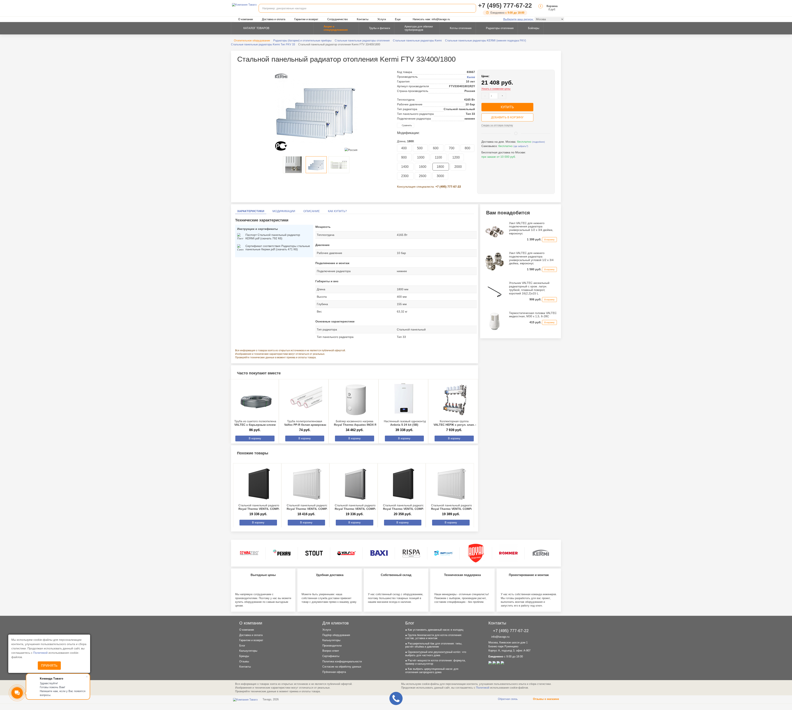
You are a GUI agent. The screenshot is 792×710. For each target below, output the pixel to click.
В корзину (255, 438)
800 (467, 148)
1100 (439, 157)
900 (404, 157)
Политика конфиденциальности (342, 661)
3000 (440, 176)
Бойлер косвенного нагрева (362, 423)
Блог (242, 645)
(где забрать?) (520, 146)
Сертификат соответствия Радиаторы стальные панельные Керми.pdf (277, 247)
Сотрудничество (337, 19)
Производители (332, 645)
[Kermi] (541, 553)
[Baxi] (379, 553)
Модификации (283, 211)
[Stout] (314, 553)
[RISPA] (411, 553)
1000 (421, 157)
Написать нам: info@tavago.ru (431, 19)
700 (452, 148)
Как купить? (337, 211)
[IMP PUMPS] (443, 553)
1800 (441, 166)
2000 (458, 166)
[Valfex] (346, 553)
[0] (540, 9)
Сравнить (406, 125)
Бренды (244, 656)
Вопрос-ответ (330, 650)
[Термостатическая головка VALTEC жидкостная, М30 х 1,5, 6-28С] (494, 321)
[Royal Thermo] (476, 553)
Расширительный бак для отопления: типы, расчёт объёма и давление (433, 645)
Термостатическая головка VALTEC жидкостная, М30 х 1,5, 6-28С (533, 314)
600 (436, 148)
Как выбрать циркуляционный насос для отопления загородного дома (431, 670)
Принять (49, 665)
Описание (311, 211)
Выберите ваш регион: (518, 19)
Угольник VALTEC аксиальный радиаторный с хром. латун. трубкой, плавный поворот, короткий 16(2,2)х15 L (529, 288)
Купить (507, 107)
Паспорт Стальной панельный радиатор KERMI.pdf (272, 236)
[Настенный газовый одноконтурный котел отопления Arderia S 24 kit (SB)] (405, 399)
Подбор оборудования (336, 635)
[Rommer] (508, 553)
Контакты (362, 19)
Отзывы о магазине (545, 699)
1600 (423, 166)
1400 (405, 166)
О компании (245, 19)
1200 (456, 157)
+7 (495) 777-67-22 (505, 5)
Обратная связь (507, 699)
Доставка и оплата (273, 19)
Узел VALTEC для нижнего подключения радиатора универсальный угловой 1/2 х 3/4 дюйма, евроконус (531, 258)
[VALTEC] (249, 553)
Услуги (381, 19)
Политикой (40, 652)
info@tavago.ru (499, 636)
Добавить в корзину (507, 117)
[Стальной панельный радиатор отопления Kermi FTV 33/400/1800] (316, 111)
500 (420, 148)
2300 (405, 176)
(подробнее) (538, 142)
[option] (316, 111)
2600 (423, 176)
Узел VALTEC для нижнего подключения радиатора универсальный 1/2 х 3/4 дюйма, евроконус (531, 228)
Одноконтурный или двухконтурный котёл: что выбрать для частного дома (435, 653)
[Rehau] (281, 553)
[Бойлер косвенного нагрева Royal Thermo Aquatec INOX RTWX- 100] (355, 399)
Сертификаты (330, 656)
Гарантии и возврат (306, 19)
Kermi (471, 77)
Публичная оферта (334, 672)
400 (404, 148)
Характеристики (250, 211)
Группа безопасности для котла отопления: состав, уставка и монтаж (433, 637)
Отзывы (244, 661)
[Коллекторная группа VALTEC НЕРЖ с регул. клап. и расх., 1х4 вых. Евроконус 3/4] (455, 399)
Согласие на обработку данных (341, 666)
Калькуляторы (248, 650)
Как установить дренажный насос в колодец (434, 629)
